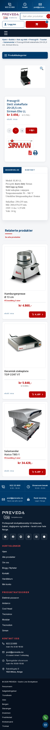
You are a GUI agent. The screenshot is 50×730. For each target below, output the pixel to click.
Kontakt (5, 573)
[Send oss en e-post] (45, 725)
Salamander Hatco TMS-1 (12, 453)
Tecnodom (7, 625)
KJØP (31, 130)
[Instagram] (5, 537)
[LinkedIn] (29, 537)
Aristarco (6, 603)
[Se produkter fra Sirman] (20, 143)
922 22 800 (10, 7)
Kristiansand (7, 722)
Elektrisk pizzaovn (10, 598)
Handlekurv (7, 579)
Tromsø (5, 726)
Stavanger (6, 708)
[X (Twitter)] (44, 537)
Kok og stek (22, 39)
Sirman (5, 630)
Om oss (5, 562)
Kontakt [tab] (30, 170)
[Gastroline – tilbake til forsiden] (10, 16)
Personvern (7, 686)
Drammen (6, 713)
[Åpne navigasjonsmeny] (5, 33)
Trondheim (7, 695)
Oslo (4, 700)
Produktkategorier (17, 55)
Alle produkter (8, 557)
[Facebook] (13, 537)
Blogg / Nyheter (9, 568)
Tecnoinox (7, 614)
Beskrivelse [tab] (12, 170)
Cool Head (7, 608)
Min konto (6, 584)
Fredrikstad (7, 717)
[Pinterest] (36, 537)
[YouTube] (21, 537)
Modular (6, 619)
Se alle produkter (12, 237)
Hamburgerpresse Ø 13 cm (14, 295)
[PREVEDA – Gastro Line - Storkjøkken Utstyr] (13, 515)
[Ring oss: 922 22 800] (45, 717)
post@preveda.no (15, 498)
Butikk (12, 39)
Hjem (4, 39)
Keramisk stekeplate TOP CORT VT (16, 373)
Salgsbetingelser (9, 691)
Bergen (5, 704)
